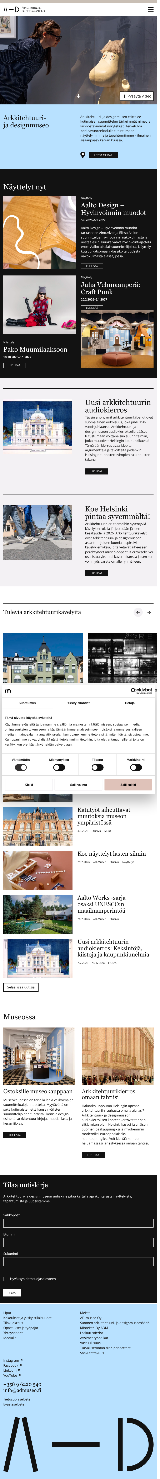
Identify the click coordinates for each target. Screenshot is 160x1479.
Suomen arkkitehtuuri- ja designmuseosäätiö (115, 1322)
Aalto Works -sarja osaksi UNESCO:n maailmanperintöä (102, 904)
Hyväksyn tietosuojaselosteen (33, 1279)
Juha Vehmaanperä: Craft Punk (110, 288)
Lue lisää (92, 266)
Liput (7, 1312)
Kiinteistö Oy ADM (94, 1328)
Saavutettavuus (92, 1353)
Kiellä (29, 784)
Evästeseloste (13, 1404)
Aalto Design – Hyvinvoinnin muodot (114, 209)
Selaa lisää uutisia (21, 987)
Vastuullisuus (90, 1343)
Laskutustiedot (91, 1333)
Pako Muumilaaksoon (35, 349)
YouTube (10, 1375)
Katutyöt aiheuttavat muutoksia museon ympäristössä (104, 816)
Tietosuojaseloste (16, 1399)
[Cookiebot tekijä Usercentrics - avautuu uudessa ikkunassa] (134, 691)
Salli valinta (78, 784)
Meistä (85, 1312)
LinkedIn (10, 1370)
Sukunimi (10, 1254)
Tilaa (12, 1292)
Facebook (10, 1365)
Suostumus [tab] (27, 703)
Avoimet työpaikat (94, 1338)
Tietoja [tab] (130, 703)
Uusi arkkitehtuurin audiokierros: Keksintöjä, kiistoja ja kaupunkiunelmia (113, 948)
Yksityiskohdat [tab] (78, 703)
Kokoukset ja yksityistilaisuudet (27, 1317)
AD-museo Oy (90, 1317)
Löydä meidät (103, 155)
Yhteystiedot (13, 1333)
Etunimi (9, 1234)
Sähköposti (11, 1215)
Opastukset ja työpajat (20, 1328)
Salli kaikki (128, 784)
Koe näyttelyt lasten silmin (112, 853)
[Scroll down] (78, 96)
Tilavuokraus (13, 1322)
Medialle (9, 1338)
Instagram (11, 1360)
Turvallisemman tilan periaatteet (105, 1348)
